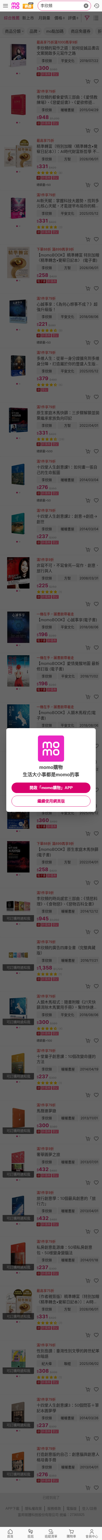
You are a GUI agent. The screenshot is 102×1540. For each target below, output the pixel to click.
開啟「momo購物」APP (51, 787)
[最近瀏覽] (96, 5)
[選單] (5, 5)
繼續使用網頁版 (51, 801)
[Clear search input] (86, 5)
